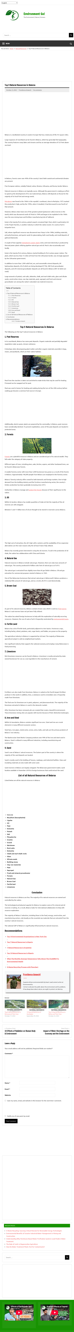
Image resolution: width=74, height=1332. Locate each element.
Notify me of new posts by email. (18, 1116)
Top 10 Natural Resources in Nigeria (20, 953)
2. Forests (13, 297)
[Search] (71, 35)
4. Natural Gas (14, 302)
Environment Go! (34, 14)
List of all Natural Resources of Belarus (20, 314)
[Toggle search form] (71, 43)
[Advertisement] (38, 27)
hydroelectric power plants (31, 243)
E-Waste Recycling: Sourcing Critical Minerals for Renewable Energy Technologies (34, 1231)
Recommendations (13, 319)
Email (7, 1089)
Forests (7, 456)
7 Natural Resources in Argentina (19, 948)
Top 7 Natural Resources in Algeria (20, 942)
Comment (9, 1053)
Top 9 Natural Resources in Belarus (18, 293)
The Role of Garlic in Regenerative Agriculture (22, 1244)
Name (7, 1083)
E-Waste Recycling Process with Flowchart (22, 967)
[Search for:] (36, 35)
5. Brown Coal (14, 304)
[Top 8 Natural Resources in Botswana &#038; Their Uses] (15, 1005)
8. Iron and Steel (15, 310)
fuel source (62, 609)
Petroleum (8, 201)
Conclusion (11, 317)
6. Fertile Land (14, 306)
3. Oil (12, 300)
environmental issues (61, 619)
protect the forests (35, 490)
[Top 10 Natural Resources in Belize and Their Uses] (59, 1005)
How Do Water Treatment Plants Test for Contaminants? (25, 1247)
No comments (37, 90)
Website (8, 1095)
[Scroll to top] (70, 1328)
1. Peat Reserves (15, 295)
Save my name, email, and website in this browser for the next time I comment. (34, 1101)
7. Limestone (14, 308)
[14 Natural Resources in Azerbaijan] (37, 1005)
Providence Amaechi (25, 90)
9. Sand (12, 312)
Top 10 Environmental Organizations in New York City (27, 936)
